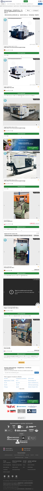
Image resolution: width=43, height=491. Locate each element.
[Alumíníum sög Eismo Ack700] (21, 332)
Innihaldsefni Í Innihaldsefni (21, 378)
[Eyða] (18, 15)
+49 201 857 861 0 (27, 448)
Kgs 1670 (18, 382)
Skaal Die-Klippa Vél (32, 380)
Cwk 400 (26, 457)
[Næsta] (38, 31)
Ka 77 (17, 380)
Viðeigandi (36, 10)
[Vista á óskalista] (38, 46)
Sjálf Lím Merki (31, 378)
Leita (40, 3)
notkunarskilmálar (28, 488)
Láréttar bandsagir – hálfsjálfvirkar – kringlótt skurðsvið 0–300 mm (18, 235)
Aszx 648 (5, 378)
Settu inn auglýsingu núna (33, 148)
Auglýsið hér (22, 417)
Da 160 (5, 382)
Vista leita (22, 362)
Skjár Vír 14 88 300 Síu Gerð (33, 382)
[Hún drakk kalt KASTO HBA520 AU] (21, 205)
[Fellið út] (21, 56)
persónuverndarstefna (20, 488)
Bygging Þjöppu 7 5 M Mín (9, 380)
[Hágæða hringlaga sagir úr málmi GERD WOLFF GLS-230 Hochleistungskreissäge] (21, 165)
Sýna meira (22, 388)
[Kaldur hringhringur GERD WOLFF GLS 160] (21, 71)
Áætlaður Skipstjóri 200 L (33, 387)
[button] (41, 1)
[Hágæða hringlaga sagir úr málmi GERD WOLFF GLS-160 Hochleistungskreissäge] (21, 112)
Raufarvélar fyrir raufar (19, 457)
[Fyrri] (4, 31)
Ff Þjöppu (6, 387)
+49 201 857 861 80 (9, 450)
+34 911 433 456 (27, 450)
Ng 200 (17, 387)
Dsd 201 (5, 384)
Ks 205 (17, 384)
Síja (29, 10)
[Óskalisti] (38, 1)
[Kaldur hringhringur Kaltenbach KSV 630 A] (21, 251)
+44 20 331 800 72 (8, 448)
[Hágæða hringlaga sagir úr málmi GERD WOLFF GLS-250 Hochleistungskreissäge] (21, 31)
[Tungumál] (40, 1)
